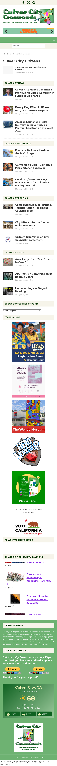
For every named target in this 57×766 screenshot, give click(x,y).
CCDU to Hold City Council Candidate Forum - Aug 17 (37, 568)
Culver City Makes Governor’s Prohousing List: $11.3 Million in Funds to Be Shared (34, 92)
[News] (8, 70)
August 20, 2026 (22, 214)
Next (51, 31)
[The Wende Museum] (28, 431)
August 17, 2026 (22, 171)
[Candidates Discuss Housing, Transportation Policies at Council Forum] (8, 207)
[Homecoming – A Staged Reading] (8, 291)
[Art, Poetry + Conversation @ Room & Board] (8, 276)
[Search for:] (28, 45)
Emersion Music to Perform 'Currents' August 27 (37, 609)
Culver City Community (18, 144)
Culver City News (14, 83)
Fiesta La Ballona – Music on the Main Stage (32, 152)
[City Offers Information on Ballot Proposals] (8, 225)
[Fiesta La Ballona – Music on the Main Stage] (8, 153)
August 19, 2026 (22, 134)
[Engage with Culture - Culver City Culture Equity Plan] (28, 396)
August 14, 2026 (22, 189)
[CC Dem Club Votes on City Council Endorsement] (8, 239)
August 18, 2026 (22, 229)
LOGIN (40, 757)
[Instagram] (33, 2)
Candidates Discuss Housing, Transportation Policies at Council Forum (33, 207)
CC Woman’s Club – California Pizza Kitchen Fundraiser (33, 166)
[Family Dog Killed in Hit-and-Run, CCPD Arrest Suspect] (8, 110)
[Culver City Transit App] (28, 503)
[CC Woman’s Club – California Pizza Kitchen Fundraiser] (8, 167)
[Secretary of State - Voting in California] (28, 533)
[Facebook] (23, 2)
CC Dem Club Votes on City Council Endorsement (32, 238)
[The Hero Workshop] (28, 467)
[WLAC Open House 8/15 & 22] (28, 360)
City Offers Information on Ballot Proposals (32, 224)
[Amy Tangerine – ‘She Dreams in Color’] (8, 262)
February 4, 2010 (23, 73)
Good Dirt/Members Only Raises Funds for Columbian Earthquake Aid (32, 182)
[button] (53, 40)
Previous (6, 31)
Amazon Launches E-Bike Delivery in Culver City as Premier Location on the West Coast (34, 127)
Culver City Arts (14, 252)
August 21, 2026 (22, 99)
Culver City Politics (16, 198)
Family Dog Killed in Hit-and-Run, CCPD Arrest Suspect (33, 109)
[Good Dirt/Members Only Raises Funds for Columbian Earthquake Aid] (8, 182)
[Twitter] (28, 2)
